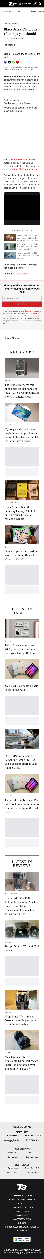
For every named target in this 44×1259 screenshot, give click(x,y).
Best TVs (32, 1152)
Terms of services (31, 311)
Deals (19, 11)
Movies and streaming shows (11, 1141)
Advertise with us (22, 1219)
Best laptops (12, 1152)
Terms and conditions (22, 1207)
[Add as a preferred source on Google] (22, 1239)
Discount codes (32, 1172)
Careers (22, 1223)
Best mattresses (32, 1157)
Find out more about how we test (20, 89)
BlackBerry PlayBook (18, 159)
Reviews (27, 103)
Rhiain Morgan (12, 100)
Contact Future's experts (22, 1199)
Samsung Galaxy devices (32, 1135)
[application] (22, 205)
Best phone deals (12, 1168)
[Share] (5, 62)
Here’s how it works (29, 69)
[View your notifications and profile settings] (15, 3)
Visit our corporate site (32, 1250)
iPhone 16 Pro (12, 1135)
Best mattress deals (32, 1168)
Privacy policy (22, 1211)
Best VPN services (32, 1140)
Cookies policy (22, 1215)
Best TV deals (12, 1172)
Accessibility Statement (22, 1196)
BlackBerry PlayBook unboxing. (22, 169)
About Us (22, 1203)
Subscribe (27, 4)
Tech (5, 23)
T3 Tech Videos (20, 273)
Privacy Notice (33, 313)
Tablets (14, 23)
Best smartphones (12, 1157)
